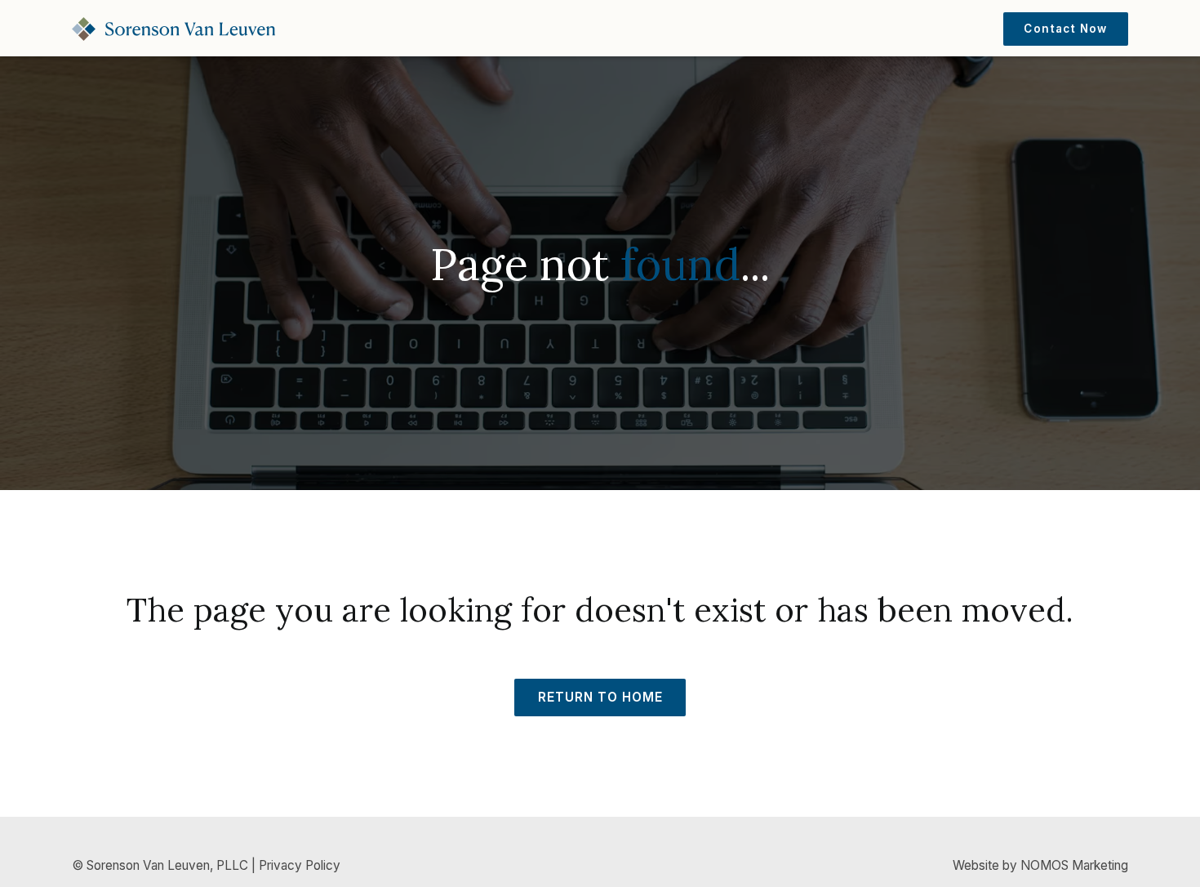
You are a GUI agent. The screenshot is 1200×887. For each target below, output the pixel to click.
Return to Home (600, 697)
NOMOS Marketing (1074, 865)
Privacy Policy (299, 865)
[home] (174, 29)
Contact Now (1065, 28)
